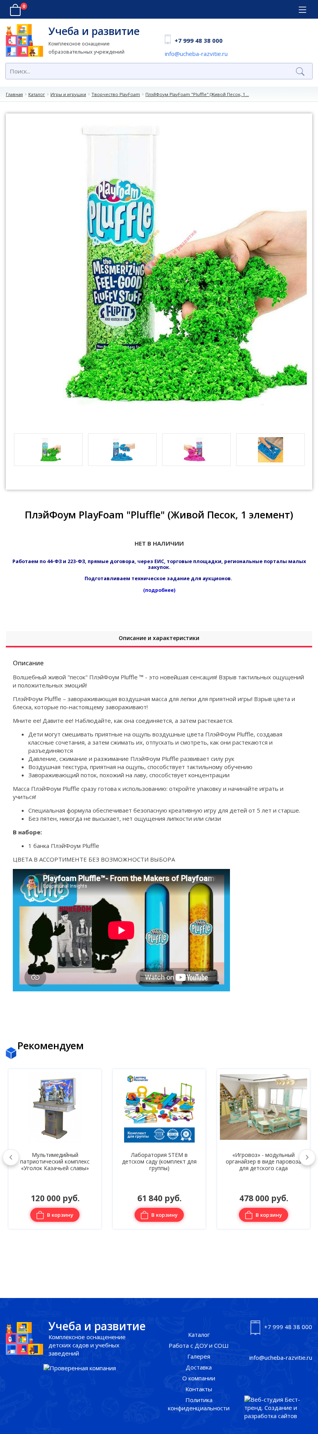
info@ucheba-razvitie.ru (196, 54)
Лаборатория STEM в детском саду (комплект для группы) (55, 1162)
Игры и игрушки (68, 94)
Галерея (198, 1356)
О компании (198, 1378)
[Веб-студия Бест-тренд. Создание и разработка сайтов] (278, 1408)
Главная (14, 94)
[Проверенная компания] (79, 1368)
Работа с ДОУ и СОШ (199, 1345)
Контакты (198, 1389)
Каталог (36, 94)
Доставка (199, 1367)
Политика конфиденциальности (199, 1404)
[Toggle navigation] (302, 10)
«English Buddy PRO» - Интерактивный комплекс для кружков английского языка (263, 1162)
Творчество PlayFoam (116, 94)
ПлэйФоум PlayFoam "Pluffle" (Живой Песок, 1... (197, 94)
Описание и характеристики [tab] (159, 638)
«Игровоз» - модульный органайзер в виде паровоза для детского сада (159, 1162)
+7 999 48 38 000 (199, 40)
